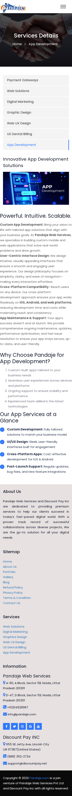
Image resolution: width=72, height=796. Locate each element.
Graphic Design (19, 112)
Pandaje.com (39, 778)
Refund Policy (13, 587)
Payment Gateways (22, 80)
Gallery (8, 577)
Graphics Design (15, 637)
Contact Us (11, 603)
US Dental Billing (19, 134)
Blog (6, 582)
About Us (10, 567)
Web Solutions (13, 626)
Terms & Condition (17, 598)
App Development (21, 144)
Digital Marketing (20, 101)
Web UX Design (19, 123)
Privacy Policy (13, 592)
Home (7, 561)
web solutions (18, 91)
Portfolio (9, 572)
